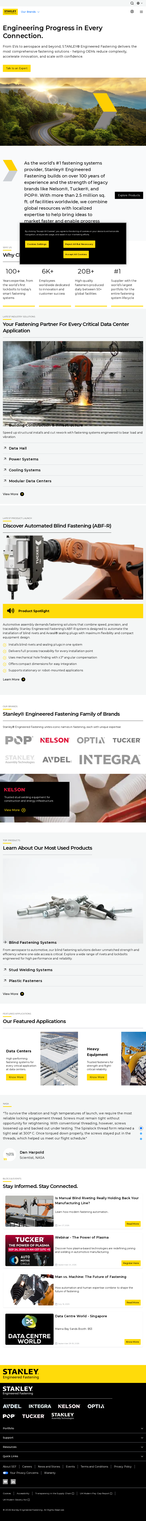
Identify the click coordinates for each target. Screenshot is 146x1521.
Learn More (11, 679)
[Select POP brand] (19, 740)
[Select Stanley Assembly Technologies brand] (20, 759)
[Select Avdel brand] (57, 759)
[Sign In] (132, 11)
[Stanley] (10, 12)
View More (10, 494)
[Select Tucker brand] (127, 740)
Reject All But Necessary (79, 244)
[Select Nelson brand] (55, 740)
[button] (132, 3)
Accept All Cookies (76, 254)
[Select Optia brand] (91, 740)
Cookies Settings (37, 244)
